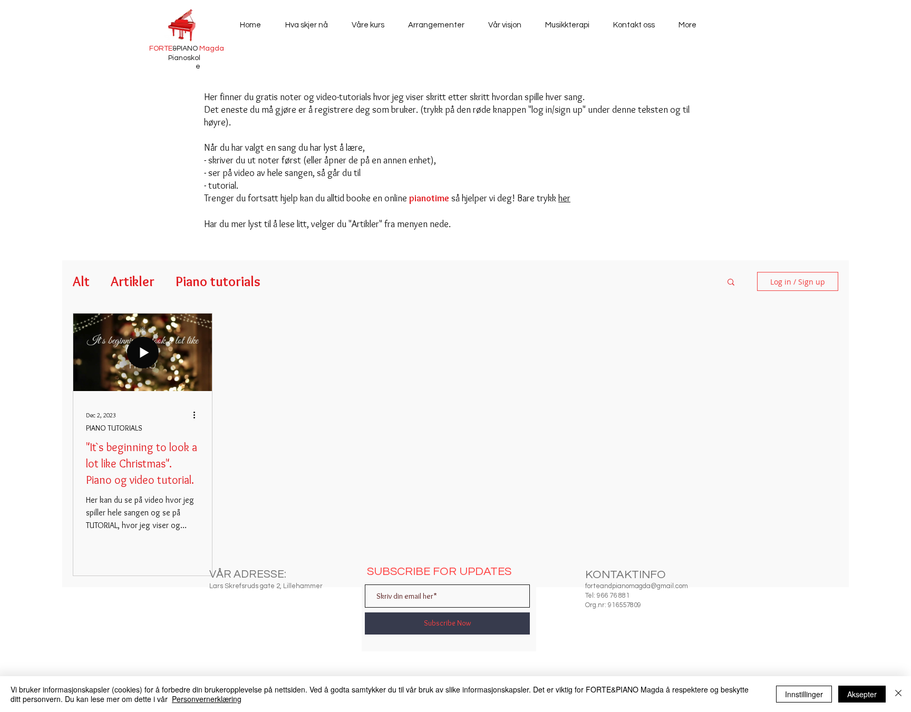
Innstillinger (804, 694)
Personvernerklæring (206, 699)
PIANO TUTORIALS (114, 428)
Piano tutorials (218, 281)
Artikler (132, 281)
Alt (81, 281)
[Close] (898, 694)
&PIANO (186, 48)
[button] (731, 282)
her (564, 198)
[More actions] (197, 414)
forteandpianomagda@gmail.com (636, 586)
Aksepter (862, 694)
